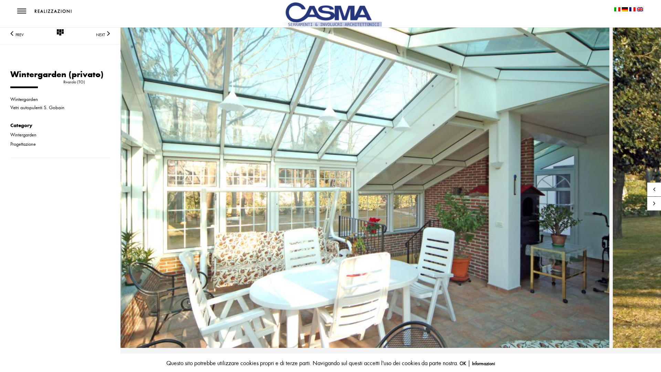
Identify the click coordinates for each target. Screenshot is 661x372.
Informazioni (483, 363)
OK (463, 363)
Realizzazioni (53, 11)
